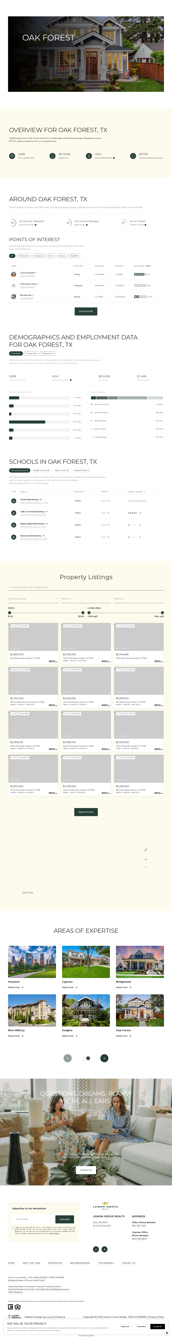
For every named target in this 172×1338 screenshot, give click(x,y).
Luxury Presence (55, 1317)
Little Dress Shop (28, 284)
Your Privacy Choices (86, 1335)
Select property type (17, 599)
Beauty (63, 256)
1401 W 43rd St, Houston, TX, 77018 (33, 514)
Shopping (39, 256)
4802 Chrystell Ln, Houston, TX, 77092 (34, 502)
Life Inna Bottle (27, 273)
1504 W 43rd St (27, 287)
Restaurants (25, 256)
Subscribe (65, 1219)
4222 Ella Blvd (26, 298)
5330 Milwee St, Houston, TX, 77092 (33, 527)
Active (52, 256)
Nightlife (75, 256)
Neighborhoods (80, 1263)
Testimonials (106, 1263)
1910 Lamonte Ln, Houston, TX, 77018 (33, 539)
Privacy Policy (54, 1233)
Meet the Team (31, 1263)
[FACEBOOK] (104, 1249)
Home (11, 1263)
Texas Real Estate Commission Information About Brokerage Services (38, 1289)
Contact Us (86, 1170)
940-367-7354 (139, 1226)
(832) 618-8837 (100, 1222)
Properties (55, 1263)
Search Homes (86, 812)
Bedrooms (118, 599)
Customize (141, 1326)
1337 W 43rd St (27, 276)
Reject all (125, 1326)
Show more (86, 311)
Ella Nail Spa (25, 295)
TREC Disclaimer (15, 1292)
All (13, 256)
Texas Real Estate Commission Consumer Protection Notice (34, 1286)
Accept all (157, 1326)
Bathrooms (66, 599)
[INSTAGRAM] (96, 1249)
